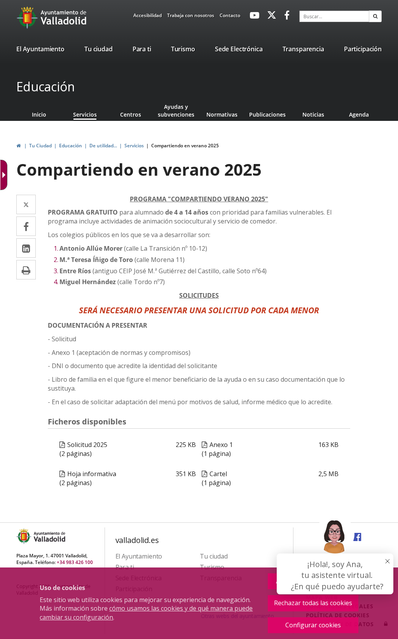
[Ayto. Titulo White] (63, 17)
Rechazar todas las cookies (313, 603)
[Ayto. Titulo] (49, 536)
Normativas (221, 114)
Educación (45, 86)
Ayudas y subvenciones (176, 110)
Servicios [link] (134, 145)
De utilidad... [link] (103, 145)
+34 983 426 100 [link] (75, 562)
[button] (375, 16)
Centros (130, 114)
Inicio (39, 114)
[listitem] (40, 50)
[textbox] (334, 16)
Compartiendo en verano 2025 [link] (185, 145)
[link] (147, 16)
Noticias (313, 114)
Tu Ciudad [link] (40, 145)
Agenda (359, 114)
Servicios (85, 114)
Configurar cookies (313, 625)
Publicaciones (267, 114)
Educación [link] (70, 145)
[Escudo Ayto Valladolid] (24, 536)
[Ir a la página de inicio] (28, 17)
